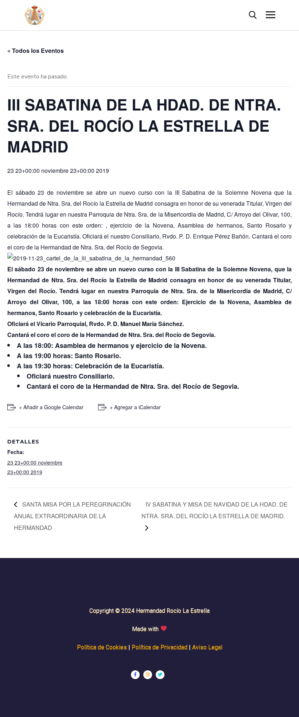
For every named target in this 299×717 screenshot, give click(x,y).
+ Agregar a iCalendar (135, 407)
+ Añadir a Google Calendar (51, 407)
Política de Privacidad (159, 647)
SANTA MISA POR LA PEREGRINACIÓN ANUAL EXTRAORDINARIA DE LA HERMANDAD (72, 516)
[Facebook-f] (135, 674)
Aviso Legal (207, 647)
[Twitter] (160, 674)
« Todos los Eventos (35, 50)
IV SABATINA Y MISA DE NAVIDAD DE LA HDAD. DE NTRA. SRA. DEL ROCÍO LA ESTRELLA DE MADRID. (214, 510)
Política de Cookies (102, 647)
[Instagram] (147, 674)
